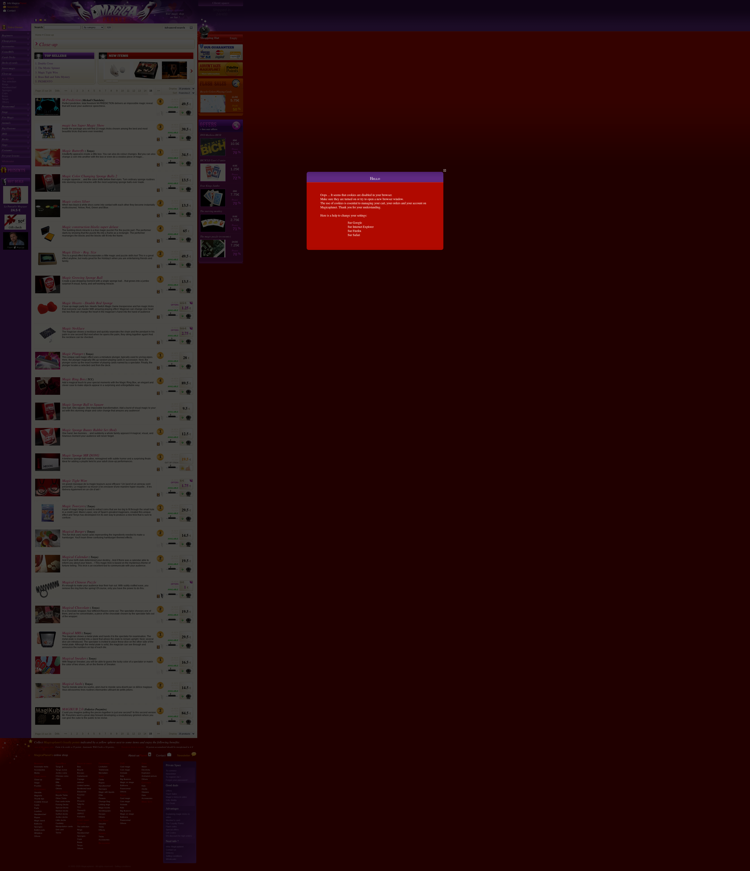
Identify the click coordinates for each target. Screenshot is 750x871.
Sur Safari (354, 235)
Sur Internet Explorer (361, 227)
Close (445, 170)
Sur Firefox (354, 231)
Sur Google (355, 222)
